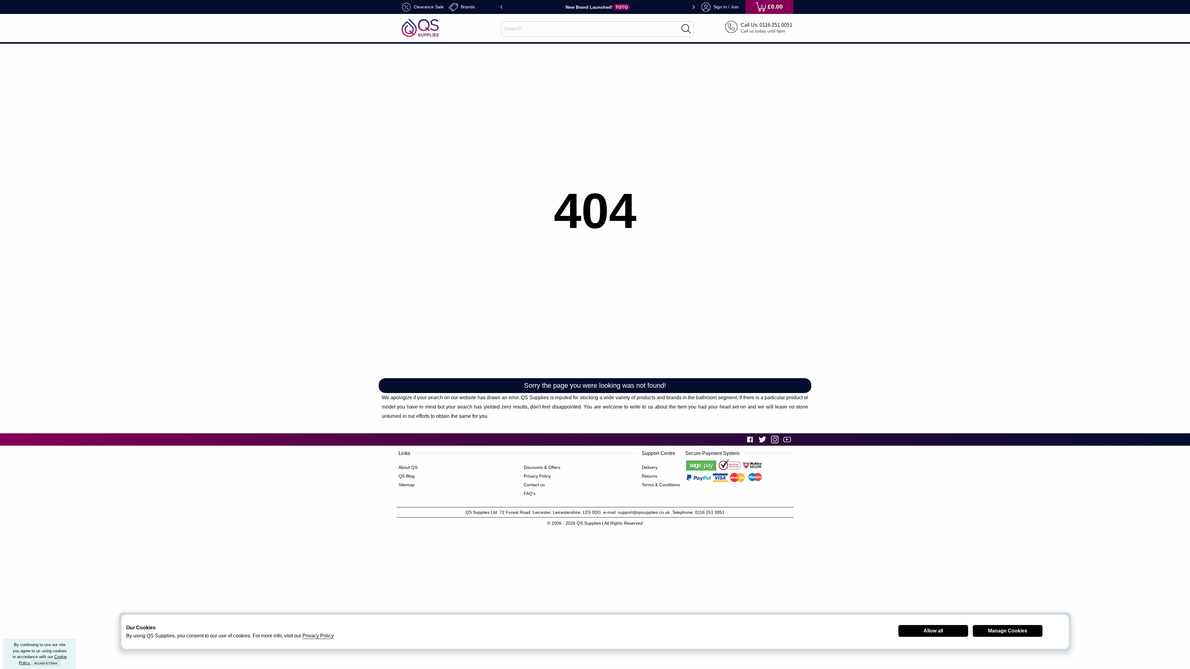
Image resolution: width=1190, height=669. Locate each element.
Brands (467, 6)
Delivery (650, 467)
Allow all (933, 630)
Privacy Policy (537, 476)
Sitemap (407, 484)
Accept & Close (45, 663)
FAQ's (530, 493)
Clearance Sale (428, 6)
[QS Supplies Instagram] (775, 439)
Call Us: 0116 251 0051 (766, 25)
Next (694, 7)
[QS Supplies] (420, 27)
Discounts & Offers (542, 467)
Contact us (534, 484)
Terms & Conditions (661, 484)
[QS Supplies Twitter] (762, 439)
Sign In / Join (725, 6)
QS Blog (407, 476)
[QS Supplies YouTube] (787, 439)
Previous (501, 7)
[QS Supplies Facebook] (750, 439)
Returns (649, 476)
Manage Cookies (1007, 630)
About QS (408, 467)
